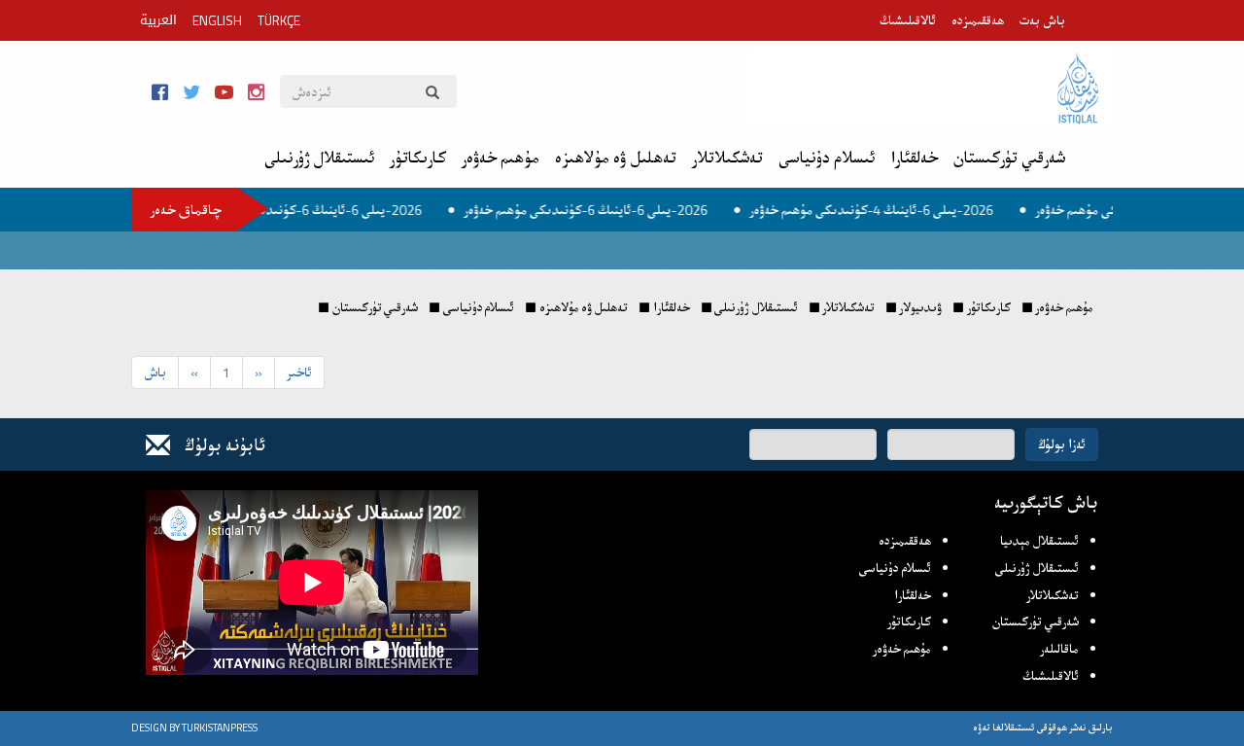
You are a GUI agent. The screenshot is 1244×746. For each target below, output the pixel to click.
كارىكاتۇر (418, 158)
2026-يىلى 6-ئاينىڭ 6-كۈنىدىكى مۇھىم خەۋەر (316, 209)
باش (155, 372)
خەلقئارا (914, 158)
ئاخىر (299, 372)
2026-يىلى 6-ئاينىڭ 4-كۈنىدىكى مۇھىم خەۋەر (888, 209)
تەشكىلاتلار (727, 158)
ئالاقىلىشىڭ (908, 20)
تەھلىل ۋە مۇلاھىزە (615, 158)
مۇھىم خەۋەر (500, 158)
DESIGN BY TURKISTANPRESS (194, 727)
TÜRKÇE (279, 20)
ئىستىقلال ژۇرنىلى (319, 158)
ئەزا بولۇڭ (1062, 444)
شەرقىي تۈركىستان (1009, 158)
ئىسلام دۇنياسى (826, 158)
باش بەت (1042, 20)
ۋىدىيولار (920, 307)
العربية (158, 20)
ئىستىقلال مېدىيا (1039, 541)
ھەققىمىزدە (977, 20)
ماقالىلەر (1059, 648)
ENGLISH (217, 20)
